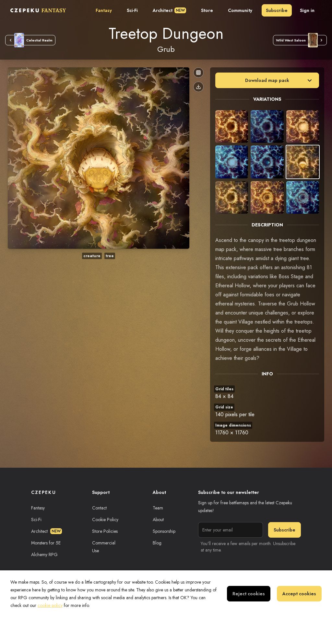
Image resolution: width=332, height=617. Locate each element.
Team (158, 508)
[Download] (198, 87)
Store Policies (105, 531)
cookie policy (50, 605)
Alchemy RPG (44, 554)
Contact (99, 508)
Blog (157, 543)
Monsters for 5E (46, 543)
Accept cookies (299, 593)
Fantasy (104, 10)
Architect (169, 10)
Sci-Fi (132, 10)
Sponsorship (164, 531)
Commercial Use (103, 547)
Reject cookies (248, 593)
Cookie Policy (105, 519)
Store (207, 10)
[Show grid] (198, 72)
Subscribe (277, 10)
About (158, 519)
